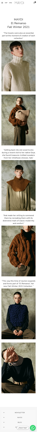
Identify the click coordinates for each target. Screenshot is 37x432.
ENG (10, 3)
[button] (33, 428)
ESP (6, 3)
